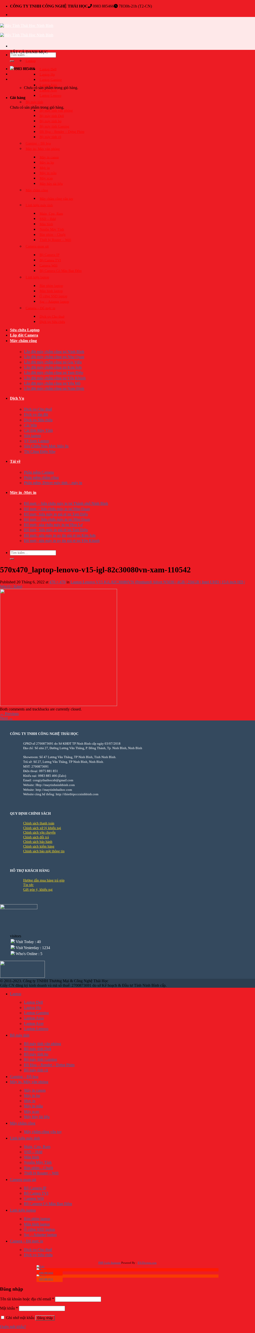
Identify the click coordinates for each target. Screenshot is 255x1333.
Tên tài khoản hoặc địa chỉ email (27, 1299)
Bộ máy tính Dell (52, 116)
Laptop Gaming (51, 80)
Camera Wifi (49, 265)
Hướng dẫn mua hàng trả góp (43, 880)
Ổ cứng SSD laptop (53, 296)
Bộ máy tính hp (51, 121)
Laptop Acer (48, 90)
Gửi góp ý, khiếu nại (38, 889)
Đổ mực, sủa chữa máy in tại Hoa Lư (53, 525)
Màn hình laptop (51, 291)
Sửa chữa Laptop (25, 330)
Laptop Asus (48, 85)
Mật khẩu (9, 1308)
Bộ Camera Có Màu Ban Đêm (61, 271)
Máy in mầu (48, 173)
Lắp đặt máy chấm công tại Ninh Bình (54, 352)
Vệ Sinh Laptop (36, 441)
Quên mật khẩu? (13, 1327)
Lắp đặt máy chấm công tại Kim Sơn (53, 367)
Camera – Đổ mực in (40, 308)
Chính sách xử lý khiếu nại (42, 828)
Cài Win (30, 425)
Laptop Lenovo (50, 95)
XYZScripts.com (147, 1262)
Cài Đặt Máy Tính (38, 430)
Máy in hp (47, 162)
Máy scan (46, 178)
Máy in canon (49, 157)
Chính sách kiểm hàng (38, 846)
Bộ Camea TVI (50, 260)
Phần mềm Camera (39, 472)
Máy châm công (37, 190)
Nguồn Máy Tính (52, 229)
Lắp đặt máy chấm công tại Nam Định (54, 388)
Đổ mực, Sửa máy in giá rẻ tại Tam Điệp (56, 514)
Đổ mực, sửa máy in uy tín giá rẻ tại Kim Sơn (60, 535)
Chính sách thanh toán (38, 823)
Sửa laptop (32, 436)
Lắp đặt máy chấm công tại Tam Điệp (53, 372)
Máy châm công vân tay (56, 198)
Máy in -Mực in (23, 492)
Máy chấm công (23, 341)
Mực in (45, 168)
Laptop (31, 61)
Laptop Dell (48, 69)
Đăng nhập (45, 1318)
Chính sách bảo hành (37, 842)
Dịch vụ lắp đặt (36, 414)
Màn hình (46, 224)
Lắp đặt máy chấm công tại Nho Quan (54, 357)
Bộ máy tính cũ (50, 137)
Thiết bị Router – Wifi (55, 240)
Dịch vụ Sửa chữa (52, 322)
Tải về (15, 461)
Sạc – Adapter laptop (54, 301)
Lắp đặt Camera (24, 335)
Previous (9, 713)
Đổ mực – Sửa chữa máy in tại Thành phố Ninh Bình (66, 503)
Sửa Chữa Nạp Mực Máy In (46, 446)
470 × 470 (57, 582)
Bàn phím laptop (51, 286)
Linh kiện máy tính (39, 205)
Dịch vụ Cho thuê (52, 316)
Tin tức (28, 885)
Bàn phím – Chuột (52, 235)
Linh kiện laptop (37, 277)
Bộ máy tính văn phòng (56, 110)
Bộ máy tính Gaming (54, 126)
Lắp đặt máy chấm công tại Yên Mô (52, 383)
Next (6, 718)
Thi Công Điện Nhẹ (40, 451)
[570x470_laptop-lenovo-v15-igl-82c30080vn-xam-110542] (58, 705)
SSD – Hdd (48, 219)
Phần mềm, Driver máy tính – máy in (53, 483)
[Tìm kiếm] (12, 61)
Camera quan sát (37, 246)
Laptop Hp (47, 74)
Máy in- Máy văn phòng (43, 149)
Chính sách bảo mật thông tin (43, 851)
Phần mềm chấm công (41, 477)
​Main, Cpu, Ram (51, 213)
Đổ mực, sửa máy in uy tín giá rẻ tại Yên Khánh (62, 540)
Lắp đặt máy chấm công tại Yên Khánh (55, 378)
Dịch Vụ (17, 398)
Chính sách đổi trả (36, 837)
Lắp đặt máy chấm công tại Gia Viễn (53, 362)
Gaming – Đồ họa (38, 143)
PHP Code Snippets (109, 1262)
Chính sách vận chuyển (39, 832)
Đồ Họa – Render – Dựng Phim (62, 132)
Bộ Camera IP (50, 255)
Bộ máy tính (34, 102)
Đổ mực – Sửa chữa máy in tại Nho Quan (57, 509)
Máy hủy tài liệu (51, 183)
